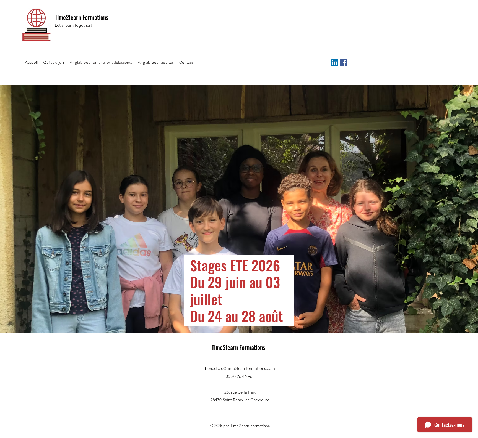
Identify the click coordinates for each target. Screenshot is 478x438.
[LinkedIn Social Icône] (334, 62)
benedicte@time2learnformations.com (240, 368)
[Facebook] (343, 62)
